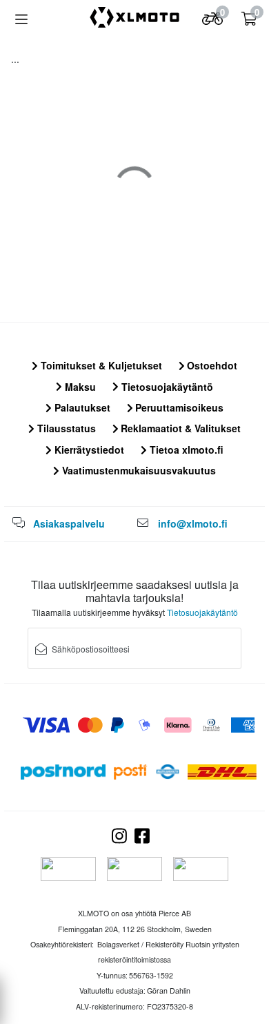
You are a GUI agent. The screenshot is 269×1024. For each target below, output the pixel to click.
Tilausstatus (65, 428)
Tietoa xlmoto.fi (185, 449)
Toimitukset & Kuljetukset (100, 365)
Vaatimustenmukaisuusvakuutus (137, 470)
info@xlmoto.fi (193, 523)
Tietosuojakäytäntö (166, 387)
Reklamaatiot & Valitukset (179, 428)
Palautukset (81, 407)
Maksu (79, 387)
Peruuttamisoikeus (177, 407)
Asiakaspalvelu (69, 523)
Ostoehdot (210, 365)
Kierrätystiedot (88, 449)
